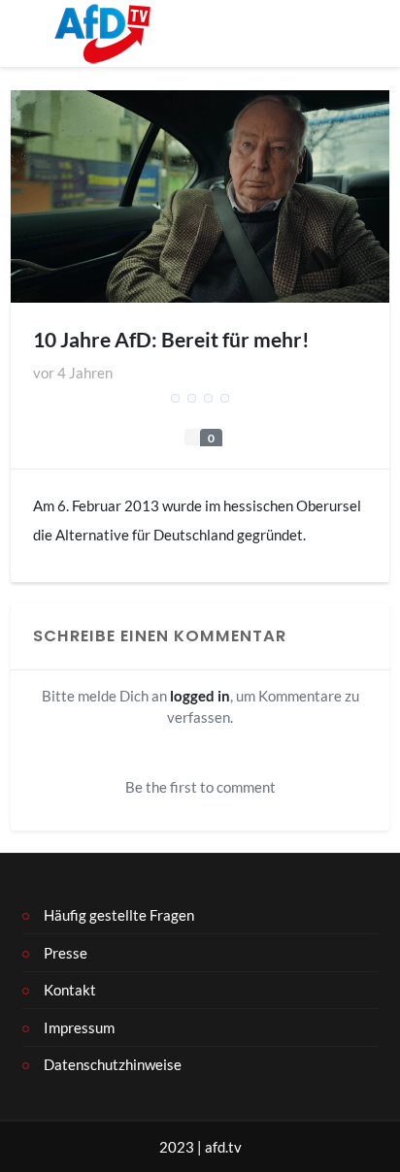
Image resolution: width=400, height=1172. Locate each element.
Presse (65, 952)
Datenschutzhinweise (113, 1064)
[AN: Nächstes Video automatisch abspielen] (192, 399)
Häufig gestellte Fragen (119, 915)
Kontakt (70, 989)
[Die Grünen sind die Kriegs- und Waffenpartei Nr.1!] (209, 399)
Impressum (79, 1027)
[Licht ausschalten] (176, 399)
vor (73, 372)
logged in (200, 695)
